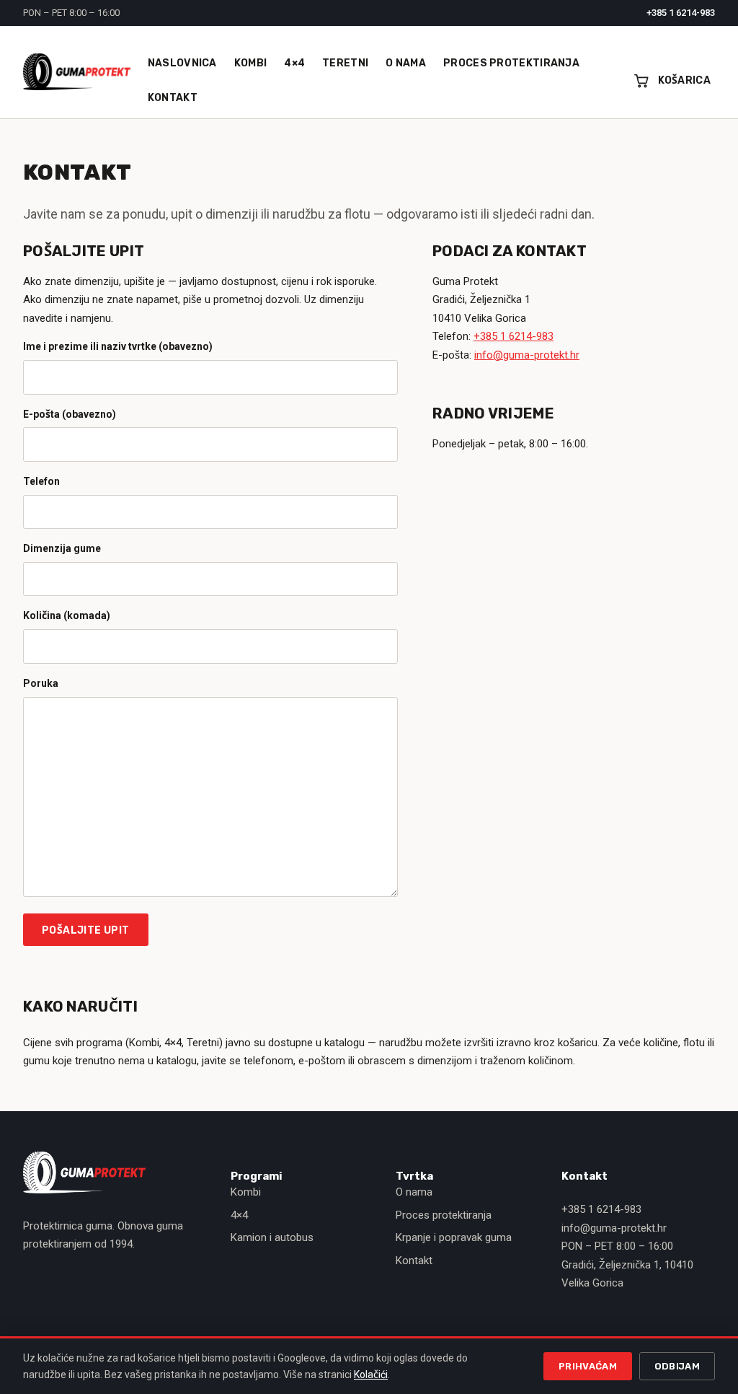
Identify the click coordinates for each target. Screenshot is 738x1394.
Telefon (41, 481)
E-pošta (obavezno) (69, 414)
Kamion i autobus (272, 1237)
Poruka (40, 683)
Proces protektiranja (444, 1215)
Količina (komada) (66, 615)
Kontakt (414, 1260)
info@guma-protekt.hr (526, 354)
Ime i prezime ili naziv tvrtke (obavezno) (118, 346)
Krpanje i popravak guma (454, 1237)
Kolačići (371, 1374)
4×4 (239, 1215)
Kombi (246, 1191)
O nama (414, 1191)
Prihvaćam (588, 1366)
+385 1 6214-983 (680, 12)
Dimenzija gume (62, 548)
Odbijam (677, 1366)
